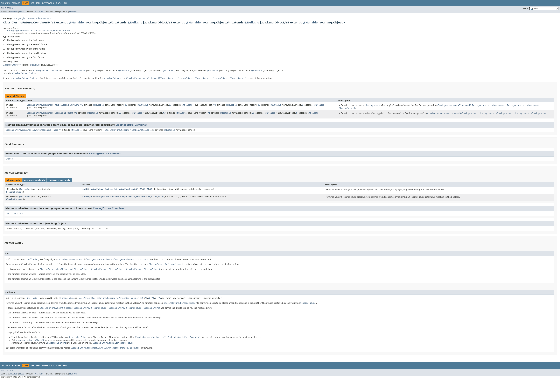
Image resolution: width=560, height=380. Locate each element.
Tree (38, 3)
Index (58, 3)
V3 (170, 105)
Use (32, 3)
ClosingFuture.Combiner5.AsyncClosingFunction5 (53, 105)
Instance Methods (34, 180)
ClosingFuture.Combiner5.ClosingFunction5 (50, 113)
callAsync (87, 196)
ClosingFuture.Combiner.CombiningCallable (128, 130)
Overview (5, 3)
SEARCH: (524, 9)
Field (21, 12)
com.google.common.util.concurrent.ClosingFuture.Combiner (39, 30)
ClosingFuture (10, 65)
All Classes (7, 8)
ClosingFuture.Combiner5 (46, 70)
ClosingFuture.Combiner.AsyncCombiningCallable (32, 130)
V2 (126, 105)
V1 (81, 105)
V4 (214, 105)
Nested (14, 12)
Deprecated (48, 3)
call (84, 189)
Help (65, 3)
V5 (259, 105)
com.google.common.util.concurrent (32, 18)
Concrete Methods (59, 180)
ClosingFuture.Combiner (25, 73)
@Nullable (76, 22)
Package (16, 3)
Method (39, 12)
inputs (9, 159)
